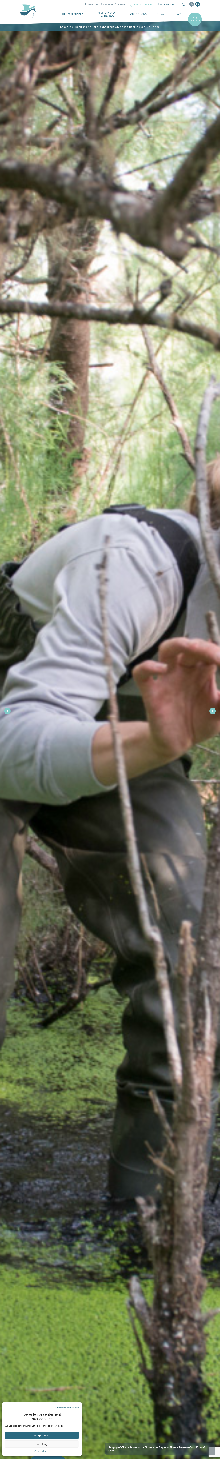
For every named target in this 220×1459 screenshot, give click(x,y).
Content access (107, 4)
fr (192, 4)
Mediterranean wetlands (107, 14)
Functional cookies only (67, 1407)
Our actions (138, 14)
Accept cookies (41, 1435)
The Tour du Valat (73, 14)
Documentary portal (166, 4)
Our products (195, 19)
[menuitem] (183, 4)
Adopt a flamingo (143, 4)
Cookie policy (40, 1451)
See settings (42, 1444)
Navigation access (92, 4)
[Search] (184, 4)
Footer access (120, 4)
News (177, 14)
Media (160, 14)
